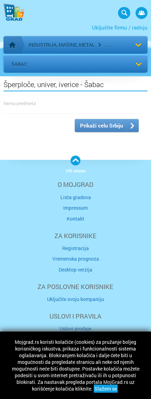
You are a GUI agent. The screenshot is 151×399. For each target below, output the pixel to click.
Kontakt (75, 218)
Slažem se (105, 388)
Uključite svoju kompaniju (75, 299)
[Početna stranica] (12, 45)
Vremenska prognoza (75, 258)
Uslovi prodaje (75, 328)
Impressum (75, 207)
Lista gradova (75, 197)
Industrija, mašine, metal (61, 44)
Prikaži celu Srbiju (101, 125)
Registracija (75, 248)
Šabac (19, 64)
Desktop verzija (75, 269)
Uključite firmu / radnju (119, 27)
